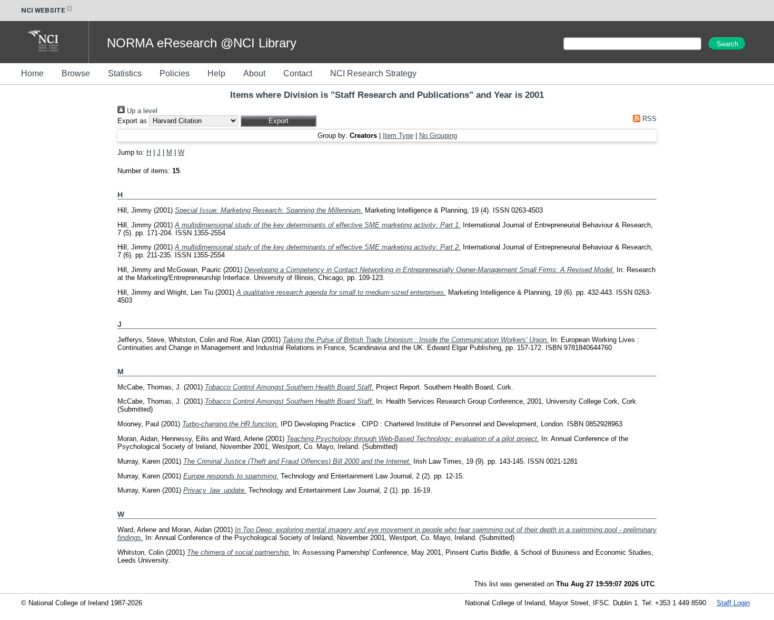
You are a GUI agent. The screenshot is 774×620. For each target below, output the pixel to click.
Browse (76, 73)
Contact (297, 73)
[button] (278, 121)
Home (32, 73)
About (254, 73)
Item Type (398, 135)
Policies (175, 73)
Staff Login (733, 603)
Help (216, 73)
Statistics (125, 73)
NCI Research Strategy (373, 73)
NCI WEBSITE (43, 10)
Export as (132, 121)
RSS (648, 119)
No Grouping (438, 135)
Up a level (141, 111)
